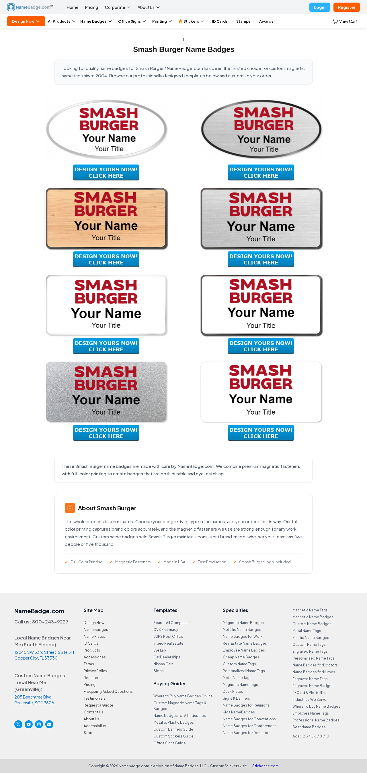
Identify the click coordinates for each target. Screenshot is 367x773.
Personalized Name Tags (244, 671)
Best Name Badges (309, 727)
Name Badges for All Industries (179, 715)
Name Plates (94, 636)
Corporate (115, 7)
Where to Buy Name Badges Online (183, 696)
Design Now (23, 21)
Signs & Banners (236, 698)
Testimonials (95, 698)
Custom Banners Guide (173, 729)
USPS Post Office (168, 636)
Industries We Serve (309, 699)
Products (92, 650)
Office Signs (129, 21)
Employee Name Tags (310, 713)
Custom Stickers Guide (173, 736)
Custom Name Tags (239, 664)
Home (72, 7)
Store (88, 733)
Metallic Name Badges (242, 629)
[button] (345, 21)
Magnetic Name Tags (240, 684)
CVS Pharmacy (165, 629)
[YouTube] (29, 724)
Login (319, 7)
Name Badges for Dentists (245, 733)
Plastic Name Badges (310, 637)
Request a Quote (98, 705)
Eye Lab (159, 650)
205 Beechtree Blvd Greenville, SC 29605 (34, 699)
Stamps (243, 21)
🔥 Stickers (188, 21)
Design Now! (94, 623)
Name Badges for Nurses (313, 672)
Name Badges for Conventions (249, 719)
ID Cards (220, 21)
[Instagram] (39, 724)
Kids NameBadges (239, 712)
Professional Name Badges (315, 720)
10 (327, 736)
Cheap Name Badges (241, 657)
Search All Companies (172, 623)
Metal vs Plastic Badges (173, 722)
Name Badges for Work (243, 636)
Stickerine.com (265, 766)
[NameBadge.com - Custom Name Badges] (30, 7)
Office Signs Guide (169, 743)
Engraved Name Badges (312, 686)
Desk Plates (233, 691)
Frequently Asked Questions (108, 691)
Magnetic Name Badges (243, 623)
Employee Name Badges (244, 650)
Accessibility (95, 726)
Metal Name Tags (237, 678)
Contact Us (93, 712)
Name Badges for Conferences (250, 726)
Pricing (91, 7)
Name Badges (93, 21)
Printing (159, 21)
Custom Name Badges (311, 624)
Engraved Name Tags (310, 651)
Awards (266, 21)
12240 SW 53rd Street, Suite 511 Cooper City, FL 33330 (44, 655)
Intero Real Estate (168, 643)
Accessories (95, 657)
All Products (59, 21)
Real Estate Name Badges (245, 643)
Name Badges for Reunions (246, 705)
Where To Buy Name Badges (316, 706)
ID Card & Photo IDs (309, 692)
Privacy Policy (95, 671)
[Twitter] (18, 724)
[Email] (49, 724)
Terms (89, 664)
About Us (146, 7)
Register (346, 7)
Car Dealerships (166, 657)
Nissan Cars (163, 664)
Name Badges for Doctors (315, 665)
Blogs (158, 671)
